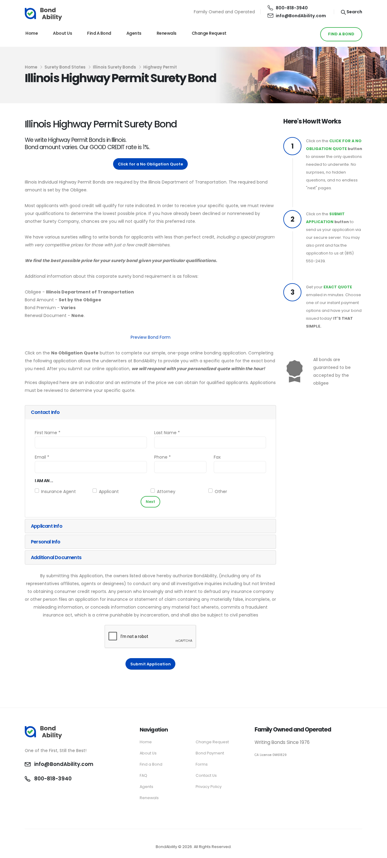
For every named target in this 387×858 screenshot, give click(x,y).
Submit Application (150, 664)
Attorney (166, 491)
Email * (42, 457)
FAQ (143, 775)
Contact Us (206, 775)
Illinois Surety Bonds (114, 67)
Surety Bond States (65, 67)
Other (221, 491)
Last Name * (167, 433)
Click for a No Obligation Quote (150, 164)
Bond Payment (210, 753)
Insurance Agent (58, 491)
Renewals (167, 33)
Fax (217, 457)
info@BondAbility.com (301, 16)
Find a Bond (99, 33)
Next (150, 501)
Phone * (162, 457)
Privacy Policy (209, 786)
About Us (62, 33)
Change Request (209, 33)
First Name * (47, 433)
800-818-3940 (292, 8)
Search (354, 12)
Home (31, 33)
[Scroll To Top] (376, 851)
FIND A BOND (341, 34)
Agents (133, 33)
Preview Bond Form (151, 337)
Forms (202, 764)
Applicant (109, 491)
